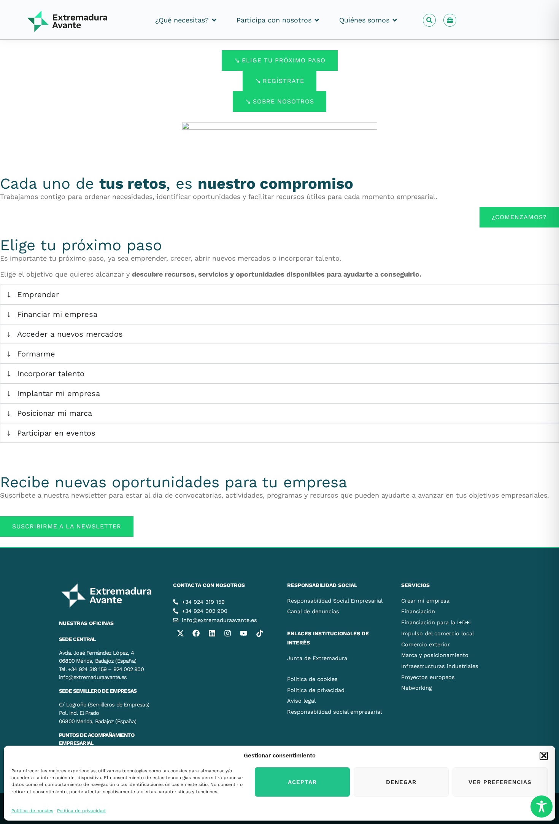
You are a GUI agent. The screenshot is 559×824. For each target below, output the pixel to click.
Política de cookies (32, 810)
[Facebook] (196, 633)
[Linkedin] (212, 633)
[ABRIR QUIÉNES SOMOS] (394, 20)
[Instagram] (228, 633)
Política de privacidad (81, 810)
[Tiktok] (259, 633)
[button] (544, 755)
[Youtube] (243, 633)
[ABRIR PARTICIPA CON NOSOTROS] (316, 20)
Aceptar (302, 782)
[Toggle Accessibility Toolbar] (541, 806)
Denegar (401, 782)
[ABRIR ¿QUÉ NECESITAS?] (214, 20)
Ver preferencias (500, 782)
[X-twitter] (180, 633)
